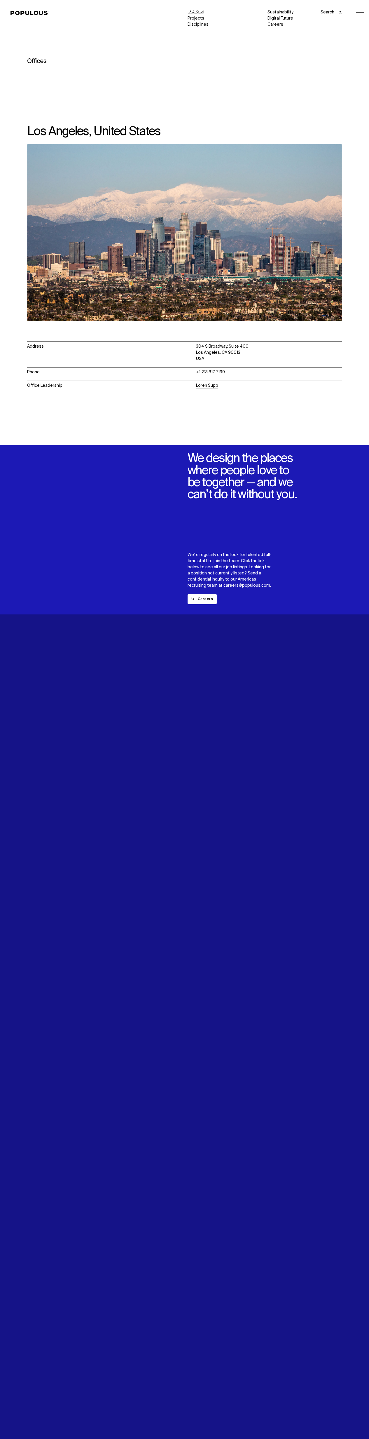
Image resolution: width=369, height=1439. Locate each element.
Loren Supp (207, 386)
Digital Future (280, 18)
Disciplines (198, 24)
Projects (196, 18)
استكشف (196, 12)
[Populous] (31, 13)
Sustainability (280, 12)
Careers (275, 24)
